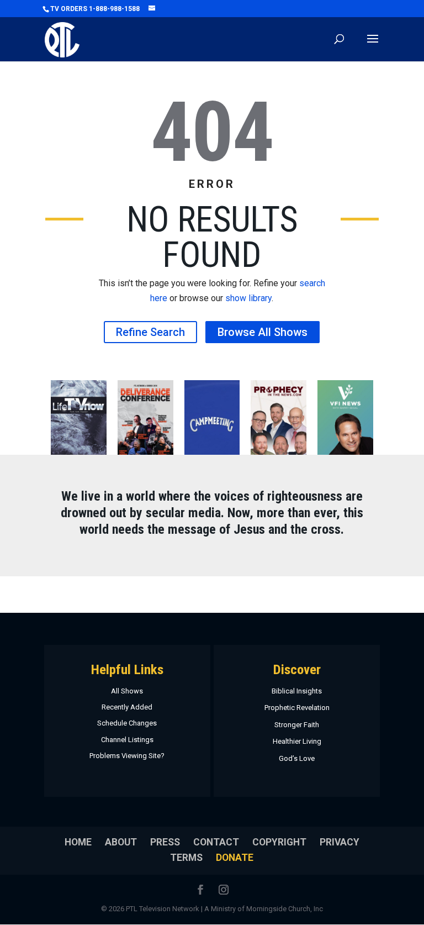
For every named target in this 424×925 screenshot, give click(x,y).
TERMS (186, 857)
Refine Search (150, 332)
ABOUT (121, 842)
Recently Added (127, 707)
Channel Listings (127, 739)
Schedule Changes (127, 723)
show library (248, 298)
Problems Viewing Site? (127, 755)
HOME (78, 842)
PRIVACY (339, 842)
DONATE (234, 857)
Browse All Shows (263, 332)
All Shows (127, 691)
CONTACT (216, 842)
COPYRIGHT (279, 842)
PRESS (165, 842)
